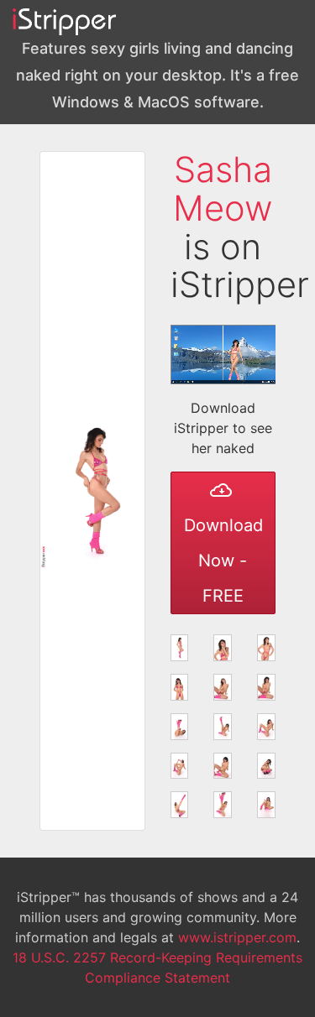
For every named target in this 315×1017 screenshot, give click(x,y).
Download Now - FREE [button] (223, 560)
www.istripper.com (237, 937)
